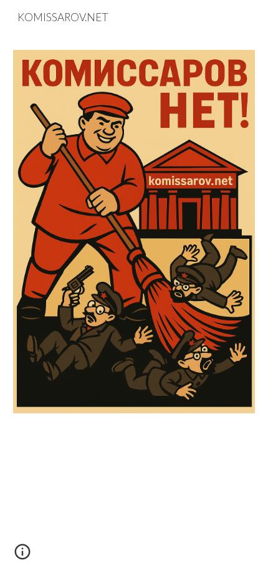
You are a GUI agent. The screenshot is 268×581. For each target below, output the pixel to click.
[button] (22, 556)
